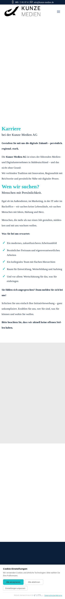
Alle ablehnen (34, 582)
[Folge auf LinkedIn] (10, 483)
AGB (52, 553)
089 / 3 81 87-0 (21, 2)
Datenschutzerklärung (28, 553)
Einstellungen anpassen (15, 588)
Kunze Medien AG (21, 520)
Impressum (32, 549)
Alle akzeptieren (13, 582)
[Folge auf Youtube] (28, 483)
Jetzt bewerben (18, 428)
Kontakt (12, 109)
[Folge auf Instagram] (38, 483)
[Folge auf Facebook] (19, 483)
